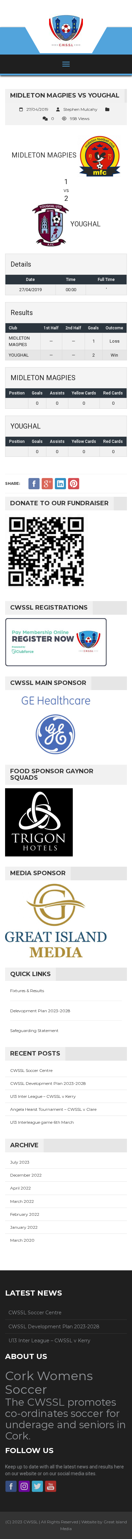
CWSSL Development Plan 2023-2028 (48, 1083)
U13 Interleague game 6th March (42, 1122)
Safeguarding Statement (34, 1030)
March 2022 (22, 1201)
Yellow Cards (84, 393)
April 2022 (20, 1188)
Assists (57, 393)
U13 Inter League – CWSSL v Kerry (43, 1096)
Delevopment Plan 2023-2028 (40, 1010)
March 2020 (22, 1240)
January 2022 (24, 1227)
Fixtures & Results (27, 990)
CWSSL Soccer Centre (31, 1070)
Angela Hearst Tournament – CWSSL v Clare (53, 1109)
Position (17, 393)
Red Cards (113, 393)
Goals (37, 393)
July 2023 (19, 1162)
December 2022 (26, 1175)
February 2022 (24, 1214)
